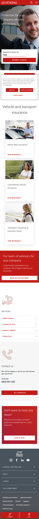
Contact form (7, 336)
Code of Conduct (8, 505)
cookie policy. (8, 85)
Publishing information (10, 497)
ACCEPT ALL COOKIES (26, 90)
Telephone (5, 379)
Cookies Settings (18, 95)
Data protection (8, 501)
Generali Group (7, 508)
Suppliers (26, 501)
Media (5, 474)
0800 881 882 (8, 382)
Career (6, 481)
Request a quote (19, 60)
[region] (19, 87)
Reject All (12, 90)
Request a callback (9, 330)
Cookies (18, 501)
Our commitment (10, 488)
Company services (9, 324)
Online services (8, 318)
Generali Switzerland (12, 467)
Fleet (5, 55)
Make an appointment (19, 278)
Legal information (26, 497)
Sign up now (19, 438)
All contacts (20, 393)
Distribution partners (23, 505)
